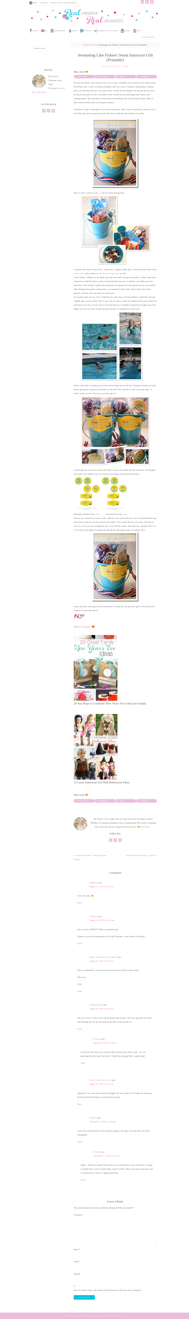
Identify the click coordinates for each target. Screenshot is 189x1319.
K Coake (96, 1039)
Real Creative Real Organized (94, 16)
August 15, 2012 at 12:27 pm (101, 920)
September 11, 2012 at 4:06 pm (102, 1122)
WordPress (116, 1315)
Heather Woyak (96, 1005)
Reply (79, 903)
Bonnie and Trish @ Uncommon (103, 957)
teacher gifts (79, 273)
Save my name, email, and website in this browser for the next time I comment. (107, 1290)
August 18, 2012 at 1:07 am (101, 1084)
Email (77, 1262)
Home (85, 45)
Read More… (146, 827)
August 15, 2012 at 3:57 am (101, 886)
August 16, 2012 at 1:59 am (105, 1043)
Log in (123, 1315)
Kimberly (93, 883)
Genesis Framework (102, 1315)
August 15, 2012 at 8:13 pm (101, 1009)
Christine (93, 916)
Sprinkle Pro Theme (84, 1315)
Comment (79, 1215)
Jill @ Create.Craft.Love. (100, 1080)
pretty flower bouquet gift (108, 273)
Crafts (93, 45)
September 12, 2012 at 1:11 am (106, 1156)
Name (77, 1249)
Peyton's (92, 1118)
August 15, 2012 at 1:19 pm (101, 961)
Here (98, 514)
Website (77, 1274)
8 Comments (125, 66)
